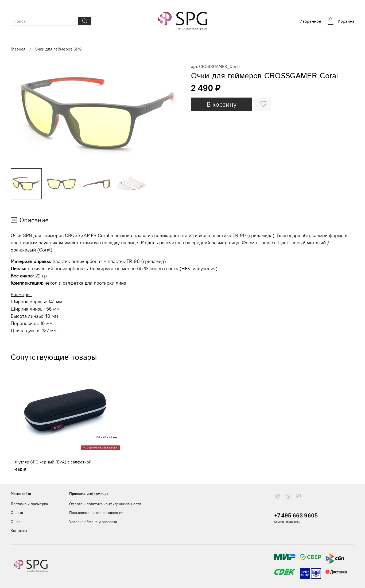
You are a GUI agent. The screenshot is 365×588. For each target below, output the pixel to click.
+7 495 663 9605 (296, 515)
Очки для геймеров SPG (58, 49)
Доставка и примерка (29, 503)
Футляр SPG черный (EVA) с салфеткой (53, 462)
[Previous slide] (19, 113)
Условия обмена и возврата (93, 521)
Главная (18, 49)
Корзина (346, 21)
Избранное (310, 21)
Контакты (19, 530)
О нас (15, 521)
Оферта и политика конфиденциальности (105, 503)
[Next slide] (174, 113)
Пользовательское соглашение (96, 512)
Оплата (17, 512)
